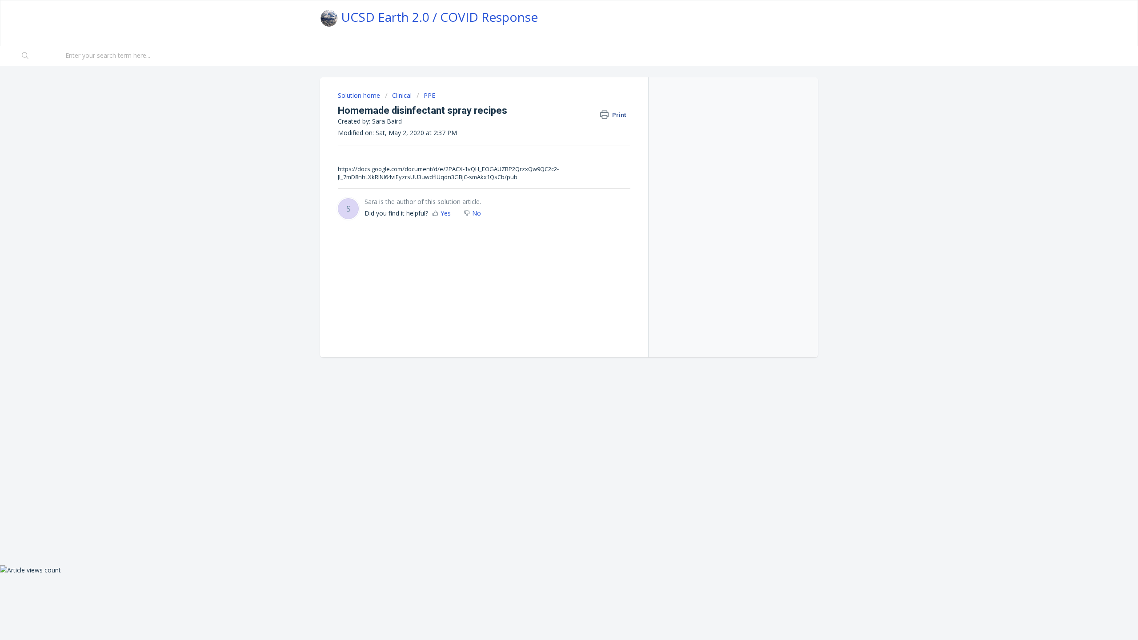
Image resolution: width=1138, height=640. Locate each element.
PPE (429, 95)
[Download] (552, 206)
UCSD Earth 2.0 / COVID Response (438, 16)
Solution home (360, 95)
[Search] (25, 56)
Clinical (402, 95)
